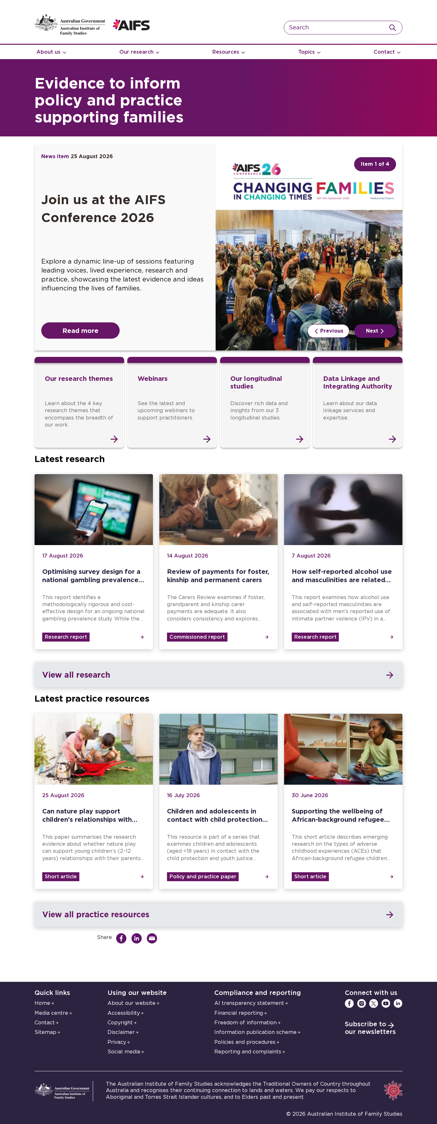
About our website (131, 1003)
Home (42, 1003)
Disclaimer (121, 1032)
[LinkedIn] (397, 1003)
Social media (123, 1051)
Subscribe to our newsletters (370, 1028)
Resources (225, 52)
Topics (306, 52)
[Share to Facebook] (123, 938)
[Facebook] (349, 1003)
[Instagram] (361, 1003)
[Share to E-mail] (153, 938)
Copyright (120, 1022)
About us (48, 52)
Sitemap (45, 1032)
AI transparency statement (249, 1003)
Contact (384, 52)
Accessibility (123, 1013)
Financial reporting (238, 1013)
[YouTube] (385, 1003)
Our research (136, 52)
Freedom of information (245, 1022)
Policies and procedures (244, 1042)
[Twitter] (373, 1003)
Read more (80, 330)
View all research (76, 674)
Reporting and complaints (247, 1051)
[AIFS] (92, 33)
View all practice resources (95, 914)
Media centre (51, 1013)
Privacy (116, 1042)
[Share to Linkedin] (138, 938)
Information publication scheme (255, 1032)
